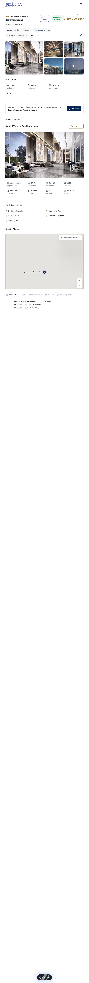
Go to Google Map (69, 237)
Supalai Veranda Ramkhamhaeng (21, 126)
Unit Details (11, 79)
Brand (66, 193)
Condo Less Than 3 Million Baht (19, 30)
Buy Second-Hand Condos (17, 35)
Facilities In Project (14, 205)
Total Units (32, 186)
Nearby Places (12, 229)
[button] (44, 272)
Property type (12, 186)
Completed (68, 186)
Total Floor (32, 193)
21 (11, 93)
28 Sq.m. (56, 85)
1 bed (12, 85)
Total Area (50, 186)
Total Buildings (12, 193)
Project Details (12, 119)
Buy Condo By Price (42, 30)
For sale (80, 15)
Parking (49, 193)
